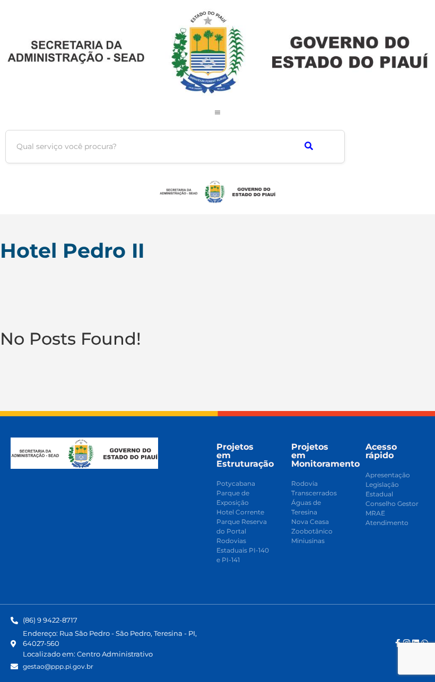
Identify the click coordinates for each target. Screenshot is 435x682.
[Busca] (308, 146)
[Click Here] (217, 112)
